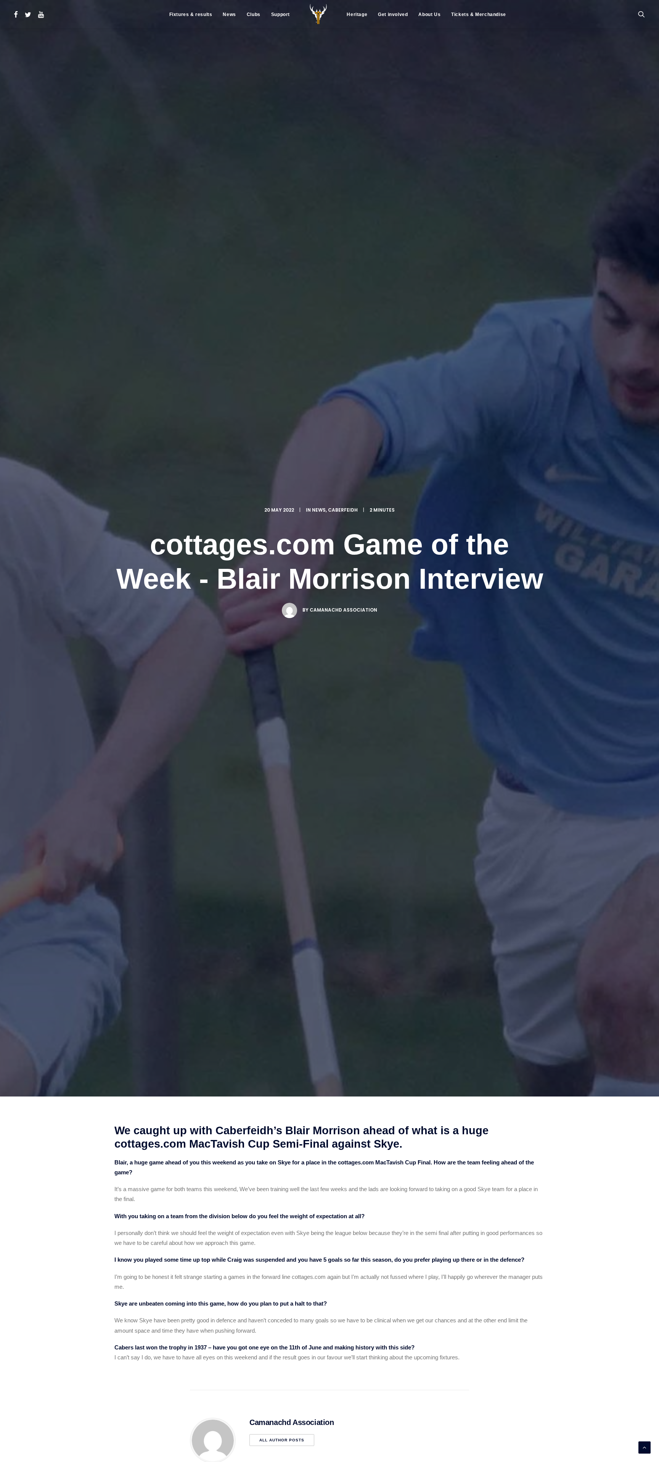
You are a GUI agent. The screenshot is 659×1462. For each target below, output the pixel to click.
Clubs (253, 14)
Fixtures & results (190, 14)
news (319, 510)
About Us (429, 14)
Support (280, 14)
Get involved (393, 14)
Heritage (357, 14)
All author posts (281, 1440)
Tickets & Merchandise (478, 14)
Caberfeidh (343, 510)
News (229, 14)
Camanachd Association (343, 610)
